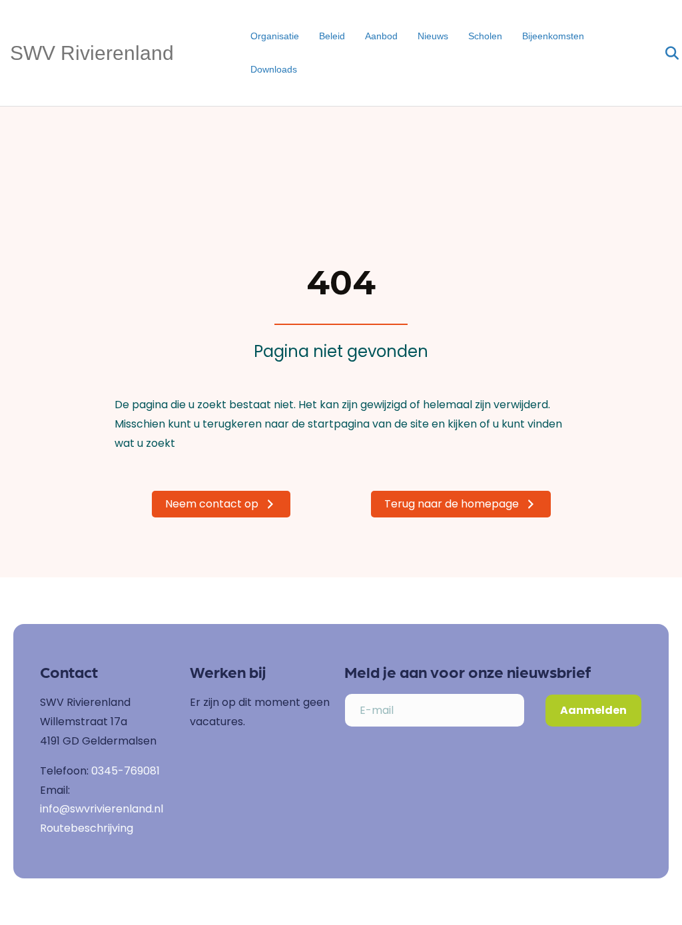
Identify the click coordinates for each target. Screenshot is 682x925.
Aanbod (381, 36)
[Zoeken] (663, 53)
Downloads (273, 69)
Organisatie (274, 36)
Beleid (332, 36)
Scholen (485, 36)
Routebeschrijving (86, 828)
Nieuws (433, 36)
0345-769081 (125, 770)
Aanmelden (593, 710)
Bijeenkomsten (553, 36)
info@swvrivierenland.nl (101, 808)
